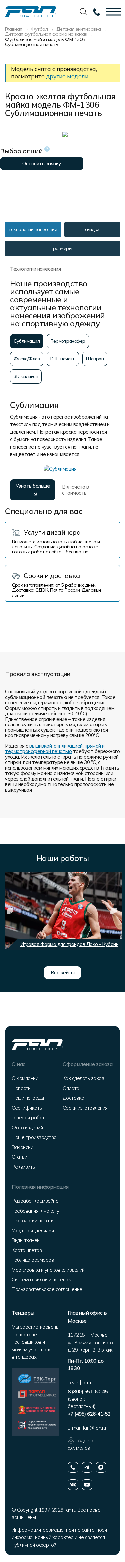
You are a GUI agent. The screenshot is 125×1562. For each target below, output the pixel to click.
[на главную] (30, 11)
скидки (92, 229)
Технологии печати (33, 1220)
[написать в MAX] (101, 1467)
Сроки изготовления (85, 1108)
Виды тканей (26, 1240)
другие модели (67, 76)
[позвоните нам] (73, 1467)
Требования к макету (35, 1211)
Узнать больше (33, 486)
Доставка (73, 1098)
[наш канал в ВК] (73, 1484)
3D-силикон (26, 376)
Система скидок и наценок (41, 1279)
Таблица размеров (33, 1260)
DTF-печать (62, 359)
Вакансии (22, 1147)
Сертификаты (27, 1108)
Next (113, 911)
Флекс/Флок (27, 359)
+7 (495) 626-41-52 (89, 1414)
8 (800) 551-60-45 (88, 1391)
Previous (10, 911)
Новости (21, 1088)
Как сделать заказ (83, 1078)
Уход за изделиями (33, 1230)
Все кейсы (63, 972)
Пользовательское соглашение (47, 1289)
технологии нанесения (33, 229)
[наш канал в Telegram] (87, 1467)
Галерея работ (28, 1117)
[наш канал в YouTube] (87, 1484)
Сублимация (27, 341)
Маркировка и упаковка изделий (48, 1270)
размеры (62, 248)
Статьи (19, 1157)
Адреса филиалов (81, 1444)
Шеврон (95, 359)
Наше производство (34, 1137)
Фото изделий (27, 1127)
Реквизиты (24, 1167)
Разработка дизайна (35, 1201)
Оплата (71, 1088)
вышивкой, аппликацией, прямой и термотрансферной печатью (55, 749)
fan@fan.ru (94, 1428)
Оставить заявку (41, 163)
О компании (25, 1078)
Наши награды (28, 1098)
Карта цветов (27, 1250)
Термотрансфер (67, 341)
